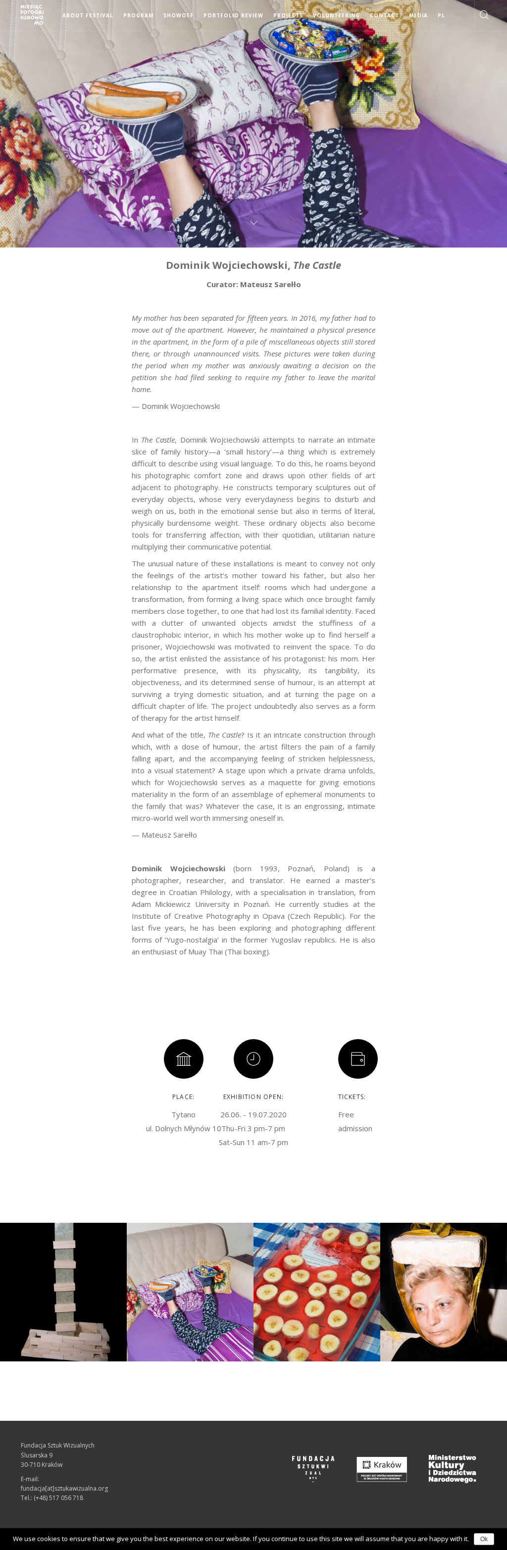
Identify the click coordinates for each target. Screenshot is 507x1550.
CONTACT (384, 15)
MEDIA (418, 15)
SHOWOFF (178, 15)
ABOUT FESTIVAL (87, 15)
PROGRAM (138, 15)
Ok (484, 1539)
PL (441, 15)
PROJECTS (288, 15)
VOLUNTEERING (336, 15)
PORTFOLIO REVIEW (233, 15)
